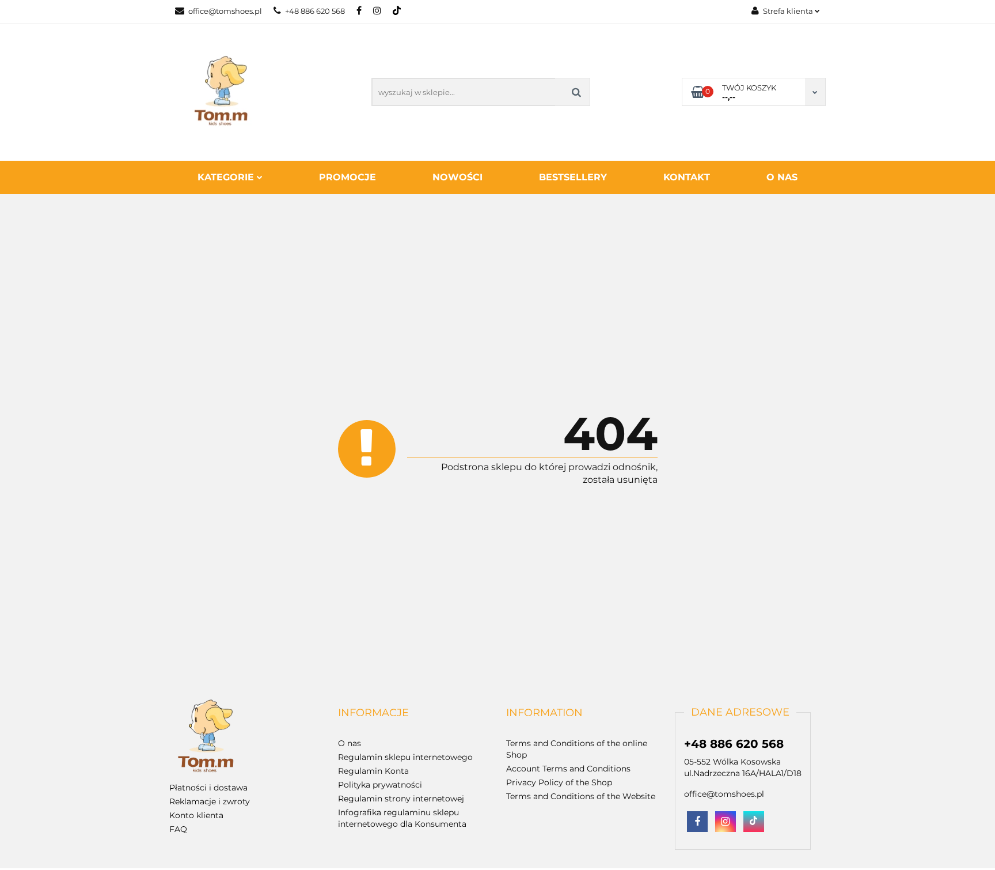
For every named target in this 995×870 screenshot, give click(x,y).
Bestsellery (573, 177)
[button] (373, 713)
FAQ (178, 829)
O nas (781, 177)
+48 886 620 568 (315, 11)
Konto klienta (196, 815)
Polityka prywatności (380, 785)
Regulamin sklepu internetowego (405, 757)
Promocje (347, 177)
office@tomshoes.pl (225, 11)
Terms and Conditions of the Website (580, 796)
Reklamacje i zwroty (209, 801)
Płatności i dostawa (208, 787)
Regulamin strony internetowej (401, 798)
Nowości (457, 177)
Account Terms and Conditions (568, 768)
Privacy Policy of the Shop (559, 782)
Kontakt (686, 177)
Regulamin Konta (373, 771)
